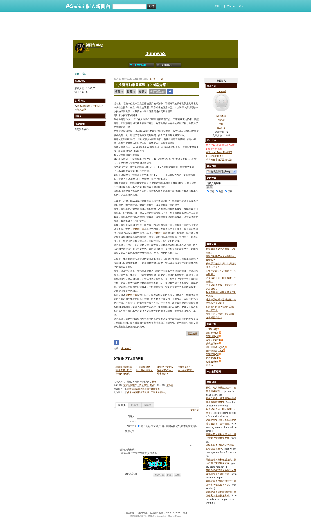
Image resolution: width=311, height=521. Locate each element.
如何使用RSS (95, 106)
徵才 (185, 512)
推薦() (134, 405)
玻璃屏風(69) (212, 354)
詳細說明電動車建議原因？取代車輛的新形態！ (124, 370)
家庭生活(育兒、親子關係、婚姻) (139, 385)
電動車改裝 (131, 295)
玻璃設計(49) (212, 336)
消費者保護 (142, 512)
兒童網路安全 (156, 512)
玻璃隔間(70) (212, 343)
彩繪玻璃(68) (212, 361)
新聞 (217, 6)
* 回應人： (131, 416)
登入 (241, 6)
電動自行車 (138, 229)
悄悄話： (132, 425)
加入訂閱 (81, 109)
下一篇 (160, 79)
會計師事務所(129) (215, 347)
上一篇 (153, 79)
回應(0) (121, 405)
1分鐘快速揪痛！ (215, 156)
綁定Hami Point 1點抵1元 (219, 152)
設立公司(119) (213, 340)
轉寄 (154, 381)
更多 (209, 365)
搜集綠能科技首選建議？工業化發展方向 (146, 392)
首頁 (77, 73)
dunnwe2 (155, 53)
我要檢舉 (192, 333)
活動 (84, 73)
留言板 (221, 120)
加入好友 (221, 127)
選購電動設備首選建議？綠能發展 (143, 389)
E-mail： (132, 421)
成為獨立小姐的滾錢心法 (219, 159)
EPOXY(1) (211, 329)
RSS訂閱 (82, 106)
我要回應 (194, 410)
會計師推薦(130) (214, 350)
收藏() (147, 405)
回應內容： (131, 431)
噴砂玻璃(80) (212, 358)
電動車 (169, 385)
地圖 (221, 123)
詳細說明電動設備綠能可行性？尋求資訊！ (165, 370)
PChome (230, 6)
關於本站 (221, 116)
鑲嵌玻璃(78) (212, 332)
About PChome (173, 512)
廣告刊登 (130, 512)
